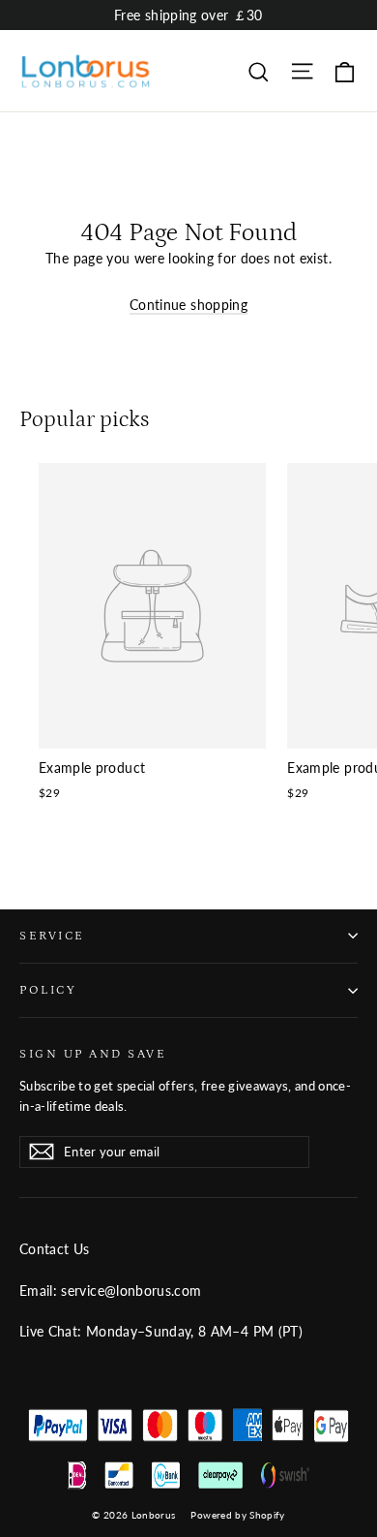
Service (52, 935)
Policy (47, 990)
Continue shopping (188, 304)
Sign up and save (92, 1054)
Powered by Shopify (237, 1515)
